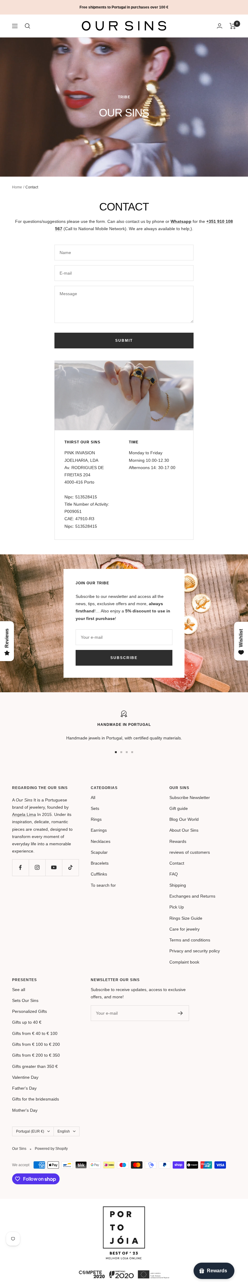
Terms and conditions (189, 940)
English (63, 1131)
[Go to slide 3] (127, 752)
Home (17, 187)
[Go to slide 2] (121, 752)
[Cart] (233, 26)
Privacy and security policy (194, 950)
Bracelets (100, 863)
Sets (95, 808)
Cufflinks (99, 874)
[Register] (180, 1013)
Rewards (177, 841)
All (93, 797)
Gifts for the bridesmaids (35, 1099)
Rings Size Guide (185, 918)
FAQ (173, 874)
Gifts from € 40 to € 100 (34, 1033)
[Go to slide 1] (116, 752)
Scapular (99, 852)
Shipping (177, 885)
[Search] (27, 26)
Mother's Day (25, 1110)
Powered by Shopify (51, 1149)
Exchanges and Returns (192, 896)
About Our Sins (183, 830)
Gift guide (178, 808)
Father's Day (24, 1088)
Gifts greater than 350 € (35, 1066)
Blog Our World (184, 819)
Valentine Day (25, 1077)
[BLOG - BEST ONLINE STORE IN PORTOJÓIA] (124, 1210)
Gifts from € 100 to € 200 (36, 1044)
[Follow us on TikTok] (70, 867)
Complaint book (184, 962)
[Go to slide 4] (132, 752)
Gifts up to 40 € (26, 1022)
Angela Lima (24, 814)
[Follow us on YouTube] (53, 867)
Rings (96, 819)
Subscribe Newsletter (189, 797)
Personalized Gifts (29, 1011)
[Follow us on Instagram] (37, 867)
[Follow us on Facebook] (20, 867)
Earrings (99, 830)
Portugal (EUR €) (30, 1131)
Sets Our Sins (25, 1000)
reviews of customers (189, 852)
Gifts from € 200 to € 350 (36, 1055)
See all (18, 989)
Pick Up (176, 907)
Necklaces (100, 841)
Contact (176, 863)
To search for (103, 885)
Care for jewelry (184, 929)
